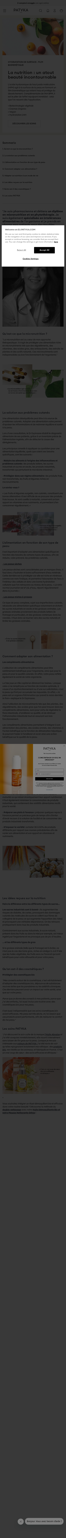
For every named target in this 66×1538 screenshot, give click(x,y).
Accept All (44, 250)
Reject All (21, 250)
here (56, 242)
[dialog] (33, 246)
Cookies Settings (31, 259)
